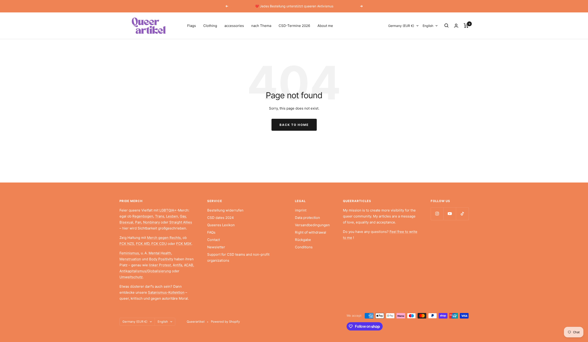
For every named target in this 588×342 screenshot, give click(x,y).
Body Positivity (161, 259)
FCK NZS (126, 243)
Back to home (294, 125)
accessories (234, 25)
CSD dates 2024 (220, 217)
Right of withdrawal (310, 232)
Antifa (177, 265)
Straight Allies (180, 222)
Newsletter (216, 247)
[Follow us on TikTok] (462, 213)
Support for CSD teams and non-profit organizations (238, 257)
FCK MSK (184, 243)
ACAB (188, 265)
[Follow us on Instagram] (437, 213)
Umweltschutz (131, 277)
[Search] (446, 25)
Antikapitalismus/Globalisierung (145, 271)
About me (325, 25)
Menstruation (130, 259)
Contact (213, 240)
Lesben (172, 216)
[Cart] (466, 25)
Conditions (304, 247)
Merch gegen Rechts (164, 237)
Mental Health (160, 253)
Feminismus (129, 253)
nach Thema (261, 25)
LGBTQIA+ (167, 210)
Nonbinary (151, 222)
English (428, 26)
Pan (138, 222)
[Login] (456, 26)
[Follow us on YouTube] (449, 213)
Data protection (307, 217)
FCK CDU (159, 243)
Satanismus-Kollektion (166, 292)
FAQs (211, 232)
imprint (300, 210)
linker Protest (160, 265)
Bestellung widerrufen (225, 210)
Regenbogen (142, 216)
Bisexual (126, 222)
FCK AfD (143, 243)
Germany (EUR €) (401, 26)
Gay (183, 216)
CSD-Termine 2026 (294, 25)
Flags (191, 25)
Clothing (210, 25)
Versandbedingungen (312, 225)
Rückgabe (303, 240)
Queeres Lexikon (221, 225)
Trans (159, 216)
